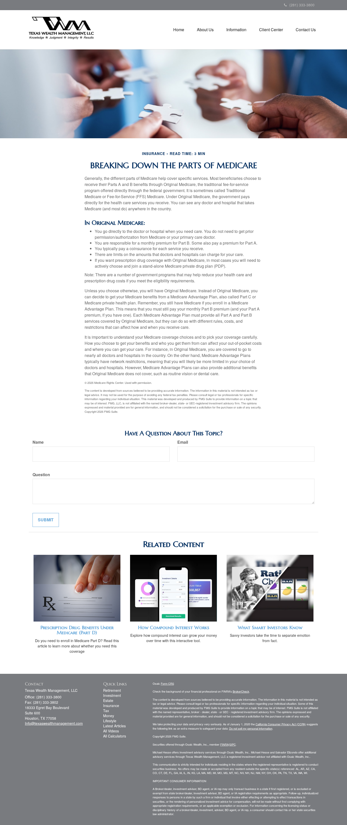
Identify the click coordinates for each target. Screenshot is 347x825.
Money (108, 715)
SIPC (232, 744)
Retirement (112, 690)
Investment (112, 695)
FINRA (224, 744)
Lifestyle (109, 720)
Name (38, 442)
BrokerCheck (241, 691)
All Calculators (114, 735)
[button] (205, 29)
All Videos (111, 730)
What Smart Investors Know (270, 627)
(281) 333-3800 (301, 4)
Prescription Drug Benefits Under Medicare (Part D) (77, 630)
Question (41, 474)
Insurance (111, 705)
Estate (108, 700)
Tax (106, 710)
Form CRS (167, 683)
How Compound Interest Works (173, 627)
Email (182, 442)
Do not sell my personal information (250, 728)
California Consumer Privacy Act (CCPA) (281, 724)
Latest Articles (114, 725)
